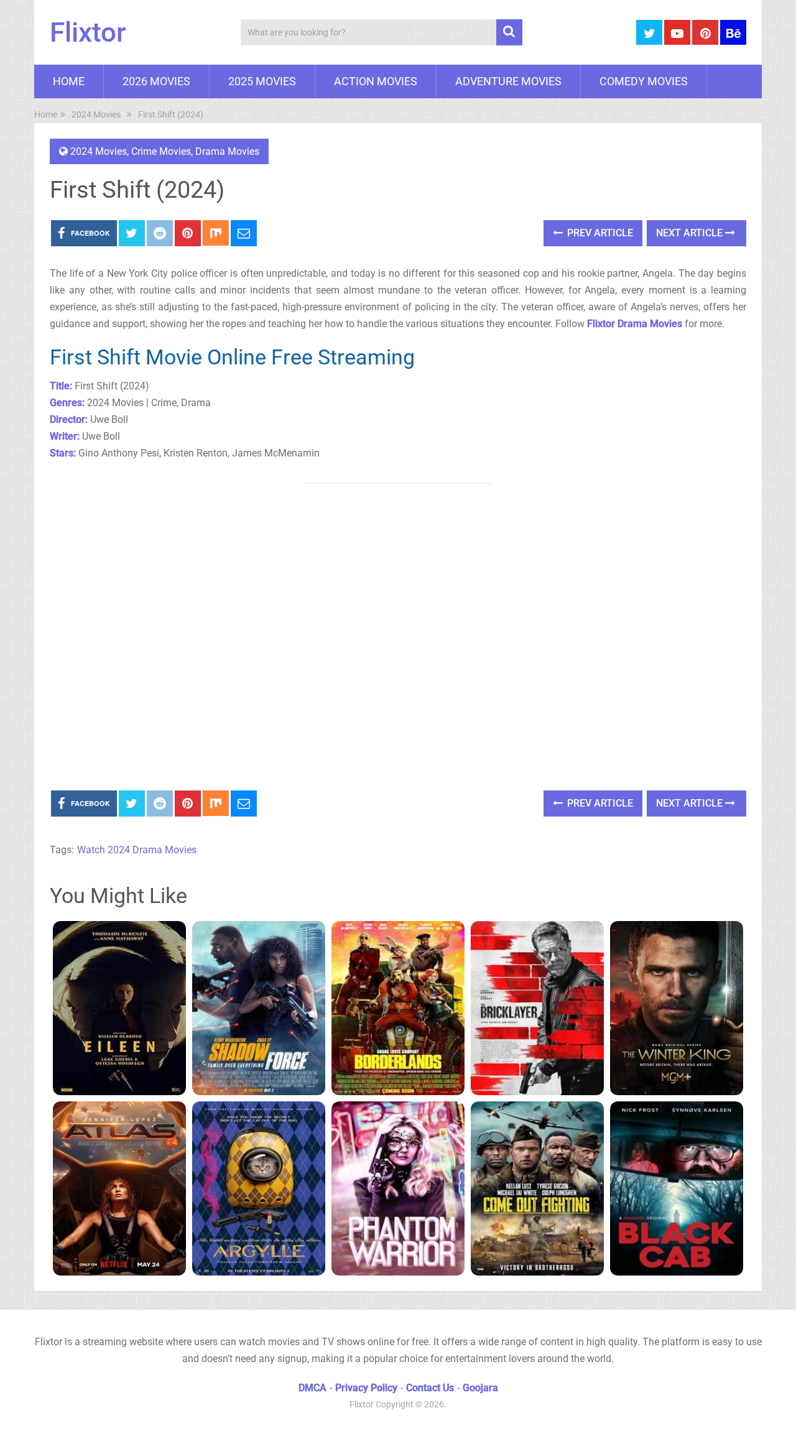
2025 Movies (262, 81)
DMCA (312, 1388)
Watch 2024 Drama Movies (137, 850)
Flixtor (88, 32)
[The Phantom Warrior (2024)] (398, 1188)
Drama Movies (227, 151)
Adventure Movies (508, 81)
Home (69, 81)
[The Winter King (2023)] (676, 1008)
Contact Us (430, 1388)
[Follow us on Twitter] (649, 32)
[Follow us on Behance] (733, 32)
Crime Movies (161, 151)
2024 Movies (98, 151)
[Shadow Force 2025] (258, 1008)
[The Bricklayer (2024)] (537, 1008)
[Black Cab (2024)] (676, 1188)
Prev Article (599, 233)
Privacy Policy (366, 1388)
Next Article (690, 233)
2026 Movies (156, 81)
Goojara (480, 1388)
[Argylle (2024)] (258, 1188)
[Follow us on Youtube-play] (677, 32)
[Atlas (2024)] (119, 1188)
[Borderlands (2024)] (398, 1008)
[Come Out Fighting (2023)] (537, 1188)
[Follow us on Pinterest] (705, 32)
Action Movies (375, 81)
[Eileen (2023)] (119, 1008)
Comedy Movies (643, 81)
